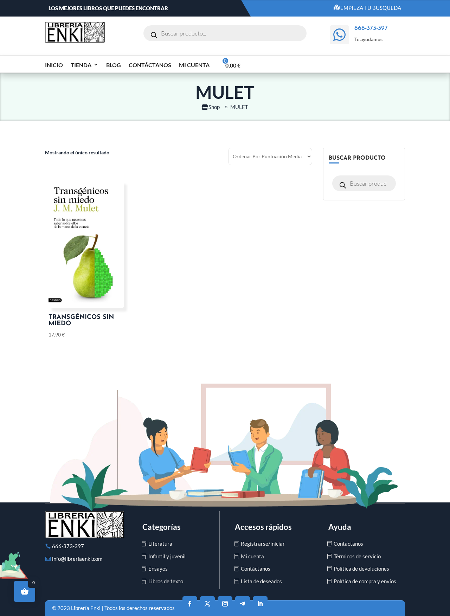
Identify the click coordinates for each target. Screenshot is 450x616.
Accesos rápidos (263, 527)
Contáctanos (150, 65)
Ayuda (339, 527)
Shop (214, 107)
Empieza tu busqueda (370, 8)
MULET (239, 107)
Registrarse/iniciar (263, 543)
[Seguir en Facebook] (189, 603)
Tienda (81, 65)
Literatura (160, 543)
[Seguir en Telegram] (242, 603)
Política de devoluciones (361, 568)
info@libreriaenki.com (77, 559)
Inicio (54, 65)
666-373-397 (68, 546)
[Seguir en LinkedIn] (260, 603)
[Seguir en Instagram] (225, 603)
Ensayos (158, 568)
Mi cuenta (194, 65)
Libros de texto (165, 581)
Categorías (161, 527)
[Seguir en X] (207, 603)
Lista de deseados (261, 581)
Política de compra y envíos (365, 581)
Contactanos (348, 543)
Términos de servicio (357, 556)
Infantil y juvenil (167, 556)
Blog (113, 65)
